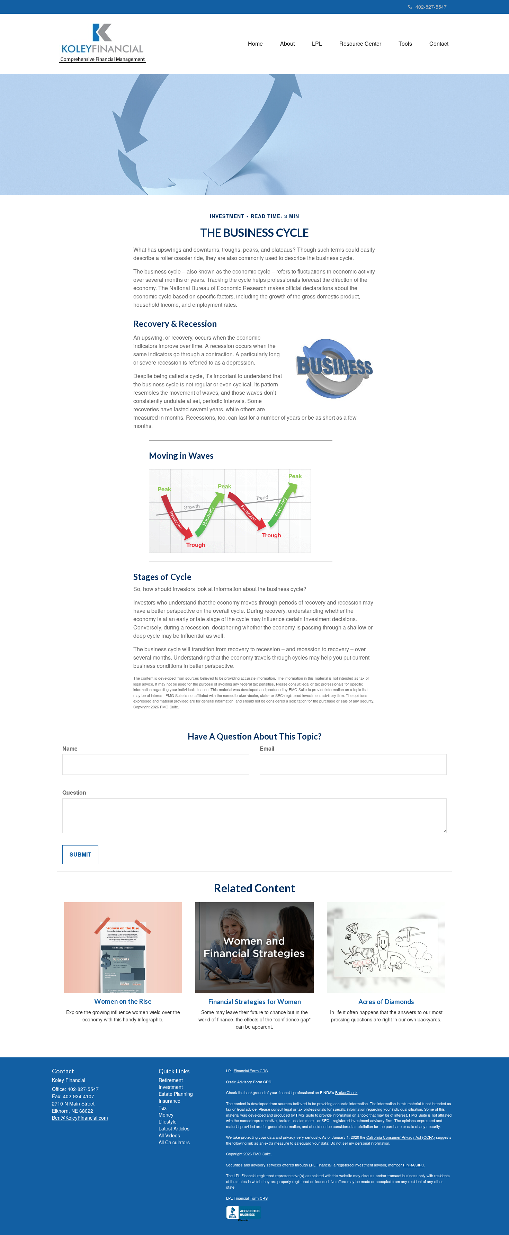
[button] (287, 43)
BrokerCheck (346, 1092)
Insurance (169, 1100)
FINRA (408, 1164)
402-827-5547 (431, 6)
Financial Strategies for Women (254, 1001)
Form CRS (262, 1081)
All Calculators (174, 1142)
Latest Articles (174, 1128)
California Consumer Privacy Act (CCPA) (400, 1137)
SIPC (420, 1164)
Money (166, 1114)
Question (74, 792)
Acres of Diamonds (386, 1001)
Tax (163, 1107)
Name (70, 748)
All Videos (169, 1135)
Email (267, 748)
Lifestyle (168, 1121)
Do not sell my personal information (359, 1143)
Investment (171, 1086)
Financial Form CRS (251, 1070)
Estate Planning (176, 1093)
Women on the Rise (123, 1001)
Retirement (171, 1079)
